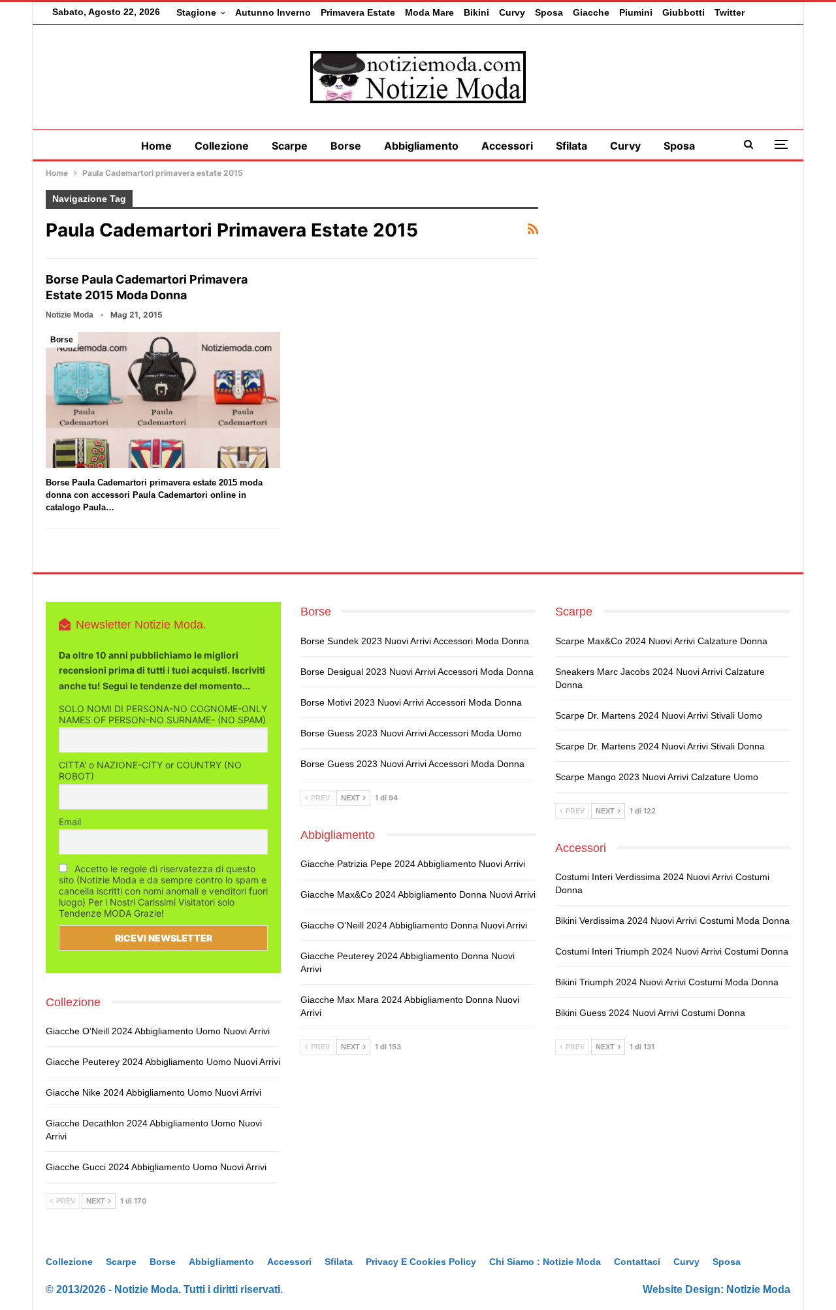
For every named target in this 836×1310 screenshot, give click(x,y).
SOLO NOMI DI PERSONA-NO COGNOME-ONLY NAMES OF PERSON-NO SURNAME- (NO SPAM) (163, 714)
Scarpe (290, 145)
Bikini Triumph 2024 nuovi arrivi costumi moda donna (667, 982)
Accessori (507, 145)
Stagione (196, 12)
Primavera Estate (358, 12)
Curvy (512, 12)
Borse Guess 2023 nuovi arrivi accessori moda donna (412, 764)
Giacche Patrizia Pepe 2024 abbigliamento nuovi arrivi (412, 864)
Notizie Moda (758, 1289)
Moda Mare (429, 12)
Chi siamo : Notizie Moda (545, 1261)
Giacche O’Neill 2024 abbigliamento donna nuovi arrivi (413, 925)
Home (156, 145)
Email (70, 821)
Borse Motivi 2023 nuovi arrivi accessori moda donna (411, 702)
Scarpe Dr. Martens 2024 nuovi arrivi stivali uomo (658, 715)
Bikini (476, 12)
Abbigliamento (421, 145)
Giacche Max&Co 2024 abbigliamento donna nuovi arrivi (418, 894)
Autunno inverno (273, 12)
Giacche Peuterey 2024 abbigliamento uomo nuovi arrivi (163, 1061)
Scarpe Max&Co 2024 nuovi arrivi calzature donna (661, 641)
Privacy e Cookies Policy (421, 1261)
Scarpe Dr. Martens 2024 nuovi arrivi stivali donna (660, 746)
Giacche (591, 12)
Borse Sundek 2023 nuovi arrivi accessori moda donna (414, 641)
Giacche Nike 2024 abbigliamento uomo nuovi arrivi (153, 1092)
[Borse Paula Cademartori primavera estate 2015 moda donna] (163, 400)
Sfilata (571, 145)
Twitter (730, 12)
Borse (345, 145)
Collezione (222, 145)
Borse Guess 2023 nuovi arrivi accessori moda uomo (411, 733)
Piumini (635, 12)
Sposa (549, 12)
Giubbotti (683, 12)
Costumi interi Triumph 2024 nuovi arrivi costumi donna (671, 951)
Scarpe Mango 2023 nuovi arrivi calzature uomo (656, 777)
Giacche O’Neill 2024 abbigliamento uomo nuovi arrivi (158, 1031)
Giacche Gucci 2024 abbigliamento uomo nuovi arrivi (156, 1167)
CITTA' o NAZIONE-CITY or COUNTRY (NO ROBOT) (150, 770)
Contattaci (637, 1261)
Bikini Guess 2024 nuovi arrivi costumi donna (650, 1012)
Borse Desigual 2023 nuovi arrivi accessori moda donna (417, 671)
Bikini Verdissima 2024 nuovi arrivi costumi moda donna (672, 920)
